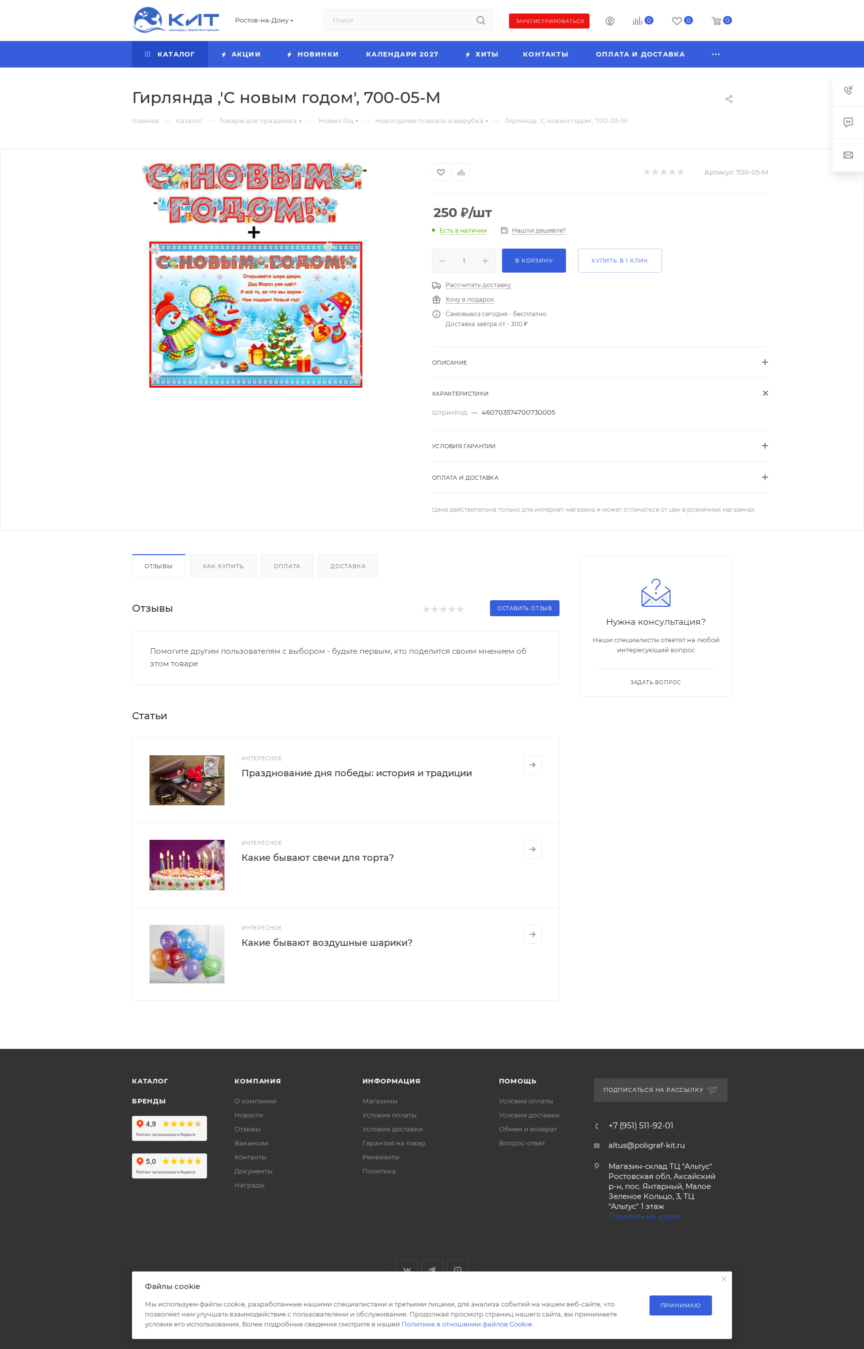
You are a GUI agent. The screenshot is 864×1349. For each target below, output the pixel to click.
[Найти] (480, 20)
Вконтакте (407, 1270)
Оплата (287, 566)
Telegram (432, 1270)
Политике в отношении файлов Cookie (467, 1324)
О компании (255, 1101)
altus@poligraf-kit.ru (646, 1145)
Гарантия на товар (394, 1143)
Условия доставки (392, 1129)
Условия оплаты (389, 1115)
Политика (379, 1171)
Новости (248, 1115)
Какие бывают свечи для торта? (318, 857)
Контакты (250, 1157)
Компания (257, 1081)
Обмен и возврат (528, 1129)
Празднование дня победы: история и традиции (357, 773)
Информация (391, 1081)
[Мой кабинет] (610, 22)
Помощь (517, 1081)
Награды (249, 1185)
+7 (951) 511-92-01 (641, 1126)
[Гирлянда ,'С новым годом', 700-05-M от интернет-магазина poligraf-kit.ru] (254, 275)
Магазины (380, 1101)
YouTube (457, 1270)
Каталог (150, 1081)
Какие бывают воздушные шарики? (327, 942)
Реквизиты (381, 1157)
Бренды (149, 1101)
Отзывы (158, 566)
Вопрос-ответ (522, 1143)
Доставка (348, 566)
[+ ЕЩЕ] (716, 54)
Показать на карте (644, 1216)
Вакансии (251, 1143)
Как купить (223, 566)
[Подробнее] (532, 764)
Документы (253, 1171)
